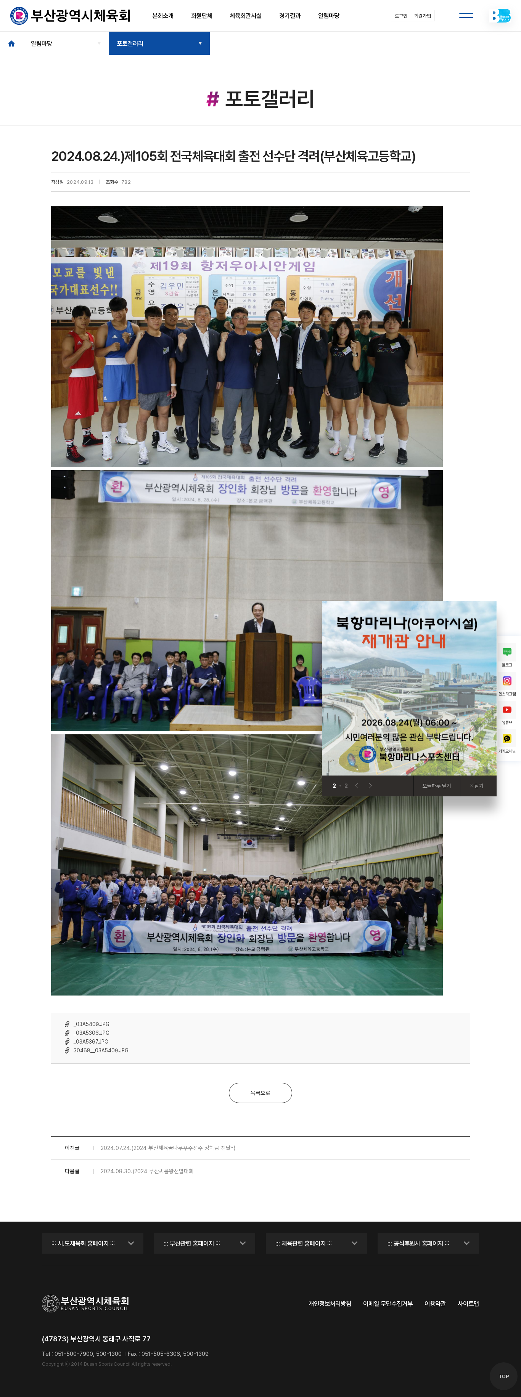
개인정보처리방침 (330, 1303)
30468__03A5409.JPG (101, 1050)
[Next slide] (370, 785)
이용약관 (435, 1303)
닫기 (479, 786)
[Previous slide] (356, 785)
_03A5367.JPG (91, 1042)
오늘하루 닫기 (437, 786)
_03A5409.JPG (91, 1024)
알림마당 (41, 43)
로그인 (401, 16)
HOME (11, 43)
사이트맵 (468, 1303)
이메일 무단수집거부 (388, 1303)
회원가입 (422, 16)
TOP (503, 1376)
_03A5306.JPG (91, 1033)
